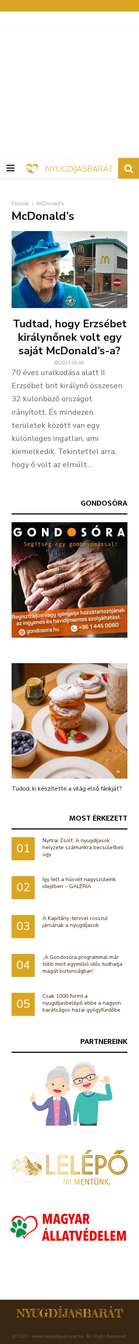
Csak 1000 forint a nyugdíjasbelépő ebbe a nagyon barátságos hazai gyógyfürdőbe (81, 1003)
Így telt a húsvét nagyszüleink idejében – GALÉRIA (79, 883)
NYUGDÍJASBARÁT (70, 1313)
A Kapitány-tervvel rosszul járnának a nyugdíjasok (75, 922)
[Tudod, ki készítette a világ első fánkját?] (69, 721)
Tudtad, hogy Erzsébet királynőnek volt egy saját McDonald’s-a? (70, 337)
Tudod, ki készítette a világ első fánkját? (67, 788)
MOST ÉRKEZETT (98, 818)
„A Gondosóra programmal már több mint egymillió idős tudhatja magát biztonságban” (82, 964)
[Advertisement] (69, 84)
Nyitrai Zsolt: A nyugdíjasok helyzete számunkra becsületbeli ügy (83, 847)
